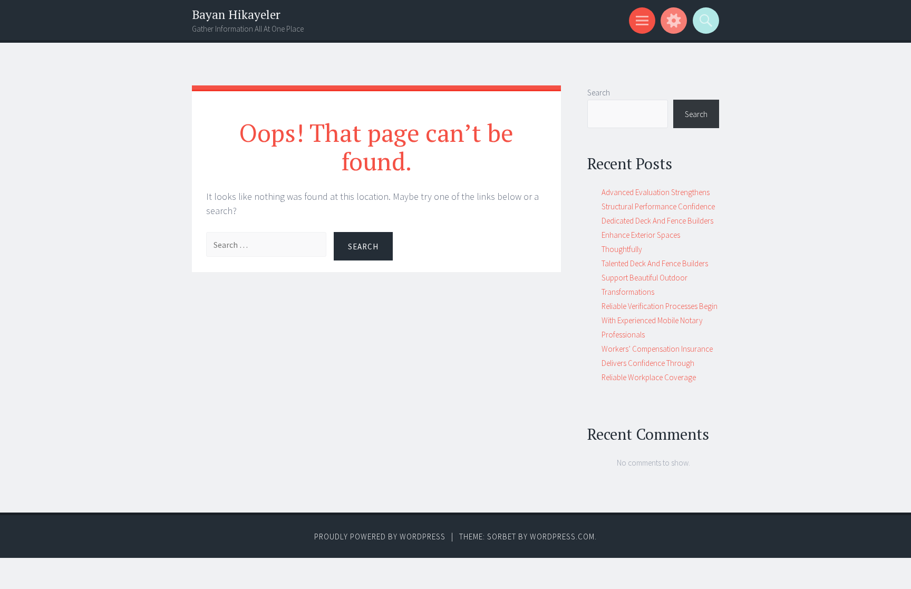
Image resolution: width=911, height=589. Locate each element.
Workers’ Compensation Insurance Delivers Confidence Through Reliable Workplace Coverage (657, 363)
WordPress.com (562, 537)
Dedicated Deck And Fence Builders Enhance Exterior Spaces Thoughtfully (657, 235)
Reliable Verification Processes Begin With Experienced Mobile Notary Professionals (660, 320)
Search (598, 93)
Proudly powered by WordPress (379, 537)
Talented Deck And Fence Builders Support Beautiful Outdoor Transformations (655, 277)
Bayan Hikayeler (236, 14)
